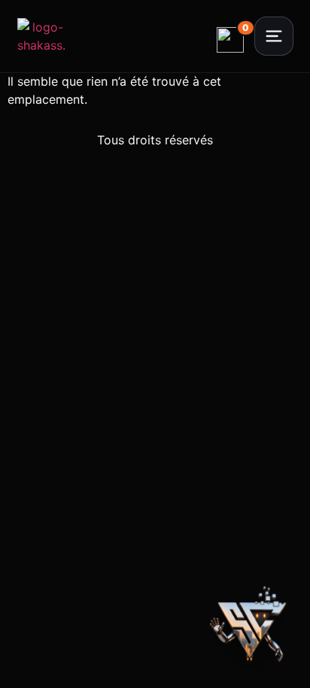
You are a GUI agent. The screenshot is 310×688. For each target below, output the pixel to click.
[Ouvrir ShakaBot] (251, 629)
